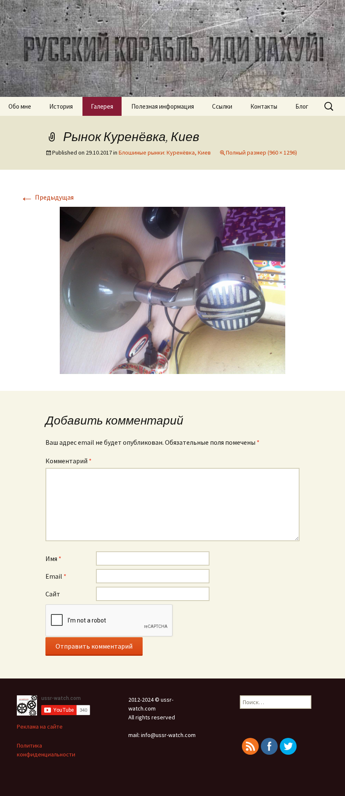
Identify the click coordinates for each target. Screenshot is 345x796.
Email (55, 576)
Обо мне (19, 106)
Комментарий (68, 461)
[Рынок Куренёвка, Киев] (172, 289)
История (61, 106)
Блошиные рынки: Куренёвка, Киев (165, 152)
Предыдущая (47, 197)
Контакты (263, 106)
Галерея (102, 106)
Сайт (52, 594)
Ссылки (222, 106)
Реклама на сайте (40, 726)
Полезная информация (162, 106)
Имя (53, 558)
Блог (301, 106)
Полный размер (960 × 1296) (261, 152)
